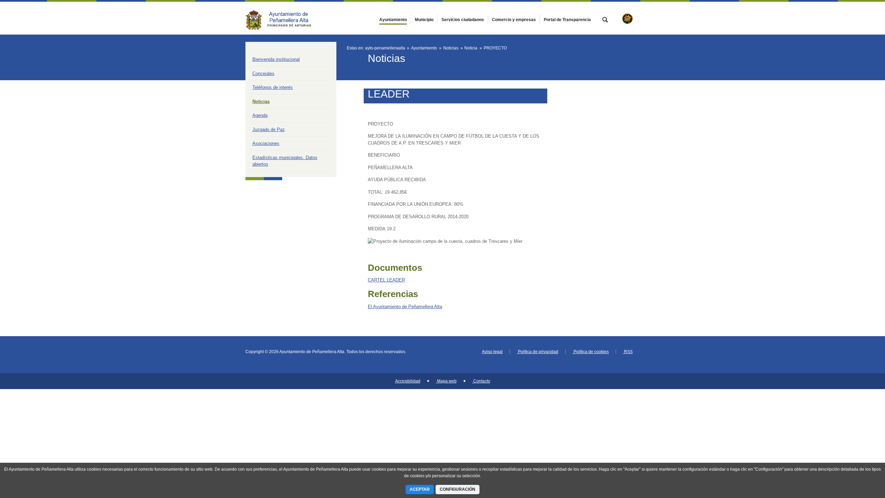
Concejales (263, 73)
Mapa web (446, 381)
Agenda (260, 115)
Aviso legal (492, 351)
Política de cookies (590, 351)
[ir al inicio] (857, 456)
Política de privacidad (537, 351)
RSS (628, 351)
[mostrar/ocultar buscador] (605, 20)
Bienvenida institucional (276, 59)
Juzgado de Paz (268, 129)
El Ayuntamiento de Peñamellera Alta (405, 306)
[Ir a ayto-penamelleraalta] (283, 18)
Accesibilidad (407, 381)
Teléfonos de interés (272, 87)
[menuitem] (393, 19)
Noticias (261, 101)
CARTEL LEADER (386, 280)
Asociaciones (265, 143)
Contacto (481, 381)
